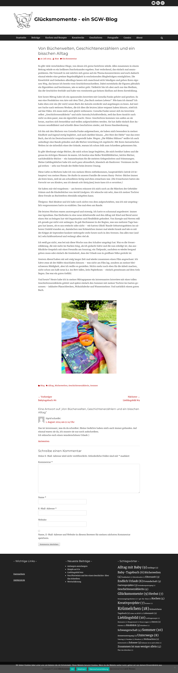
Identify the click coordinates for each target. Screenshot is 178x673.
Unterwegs (148, 635)
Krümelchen (133, 608)
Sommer (94, 385)
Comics (127, 37)
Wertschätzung (74, 581)
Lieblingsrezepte (153, 618)
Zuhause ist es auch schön (151, 643)
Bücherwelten (61, 385)
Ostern (156, 622)
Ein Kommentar (69, 59)
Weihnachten (151, 639)
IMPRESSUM (19, 580)
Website (42, 519)
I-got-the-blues (144, 599)
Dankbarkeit (127, 577)
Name (42, 497)
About (139, 37)
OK (72, 669)
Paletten (122, 625)
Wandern (139, 639)
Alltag (51, 385)
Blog (42, 385)
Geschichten (95, 37)
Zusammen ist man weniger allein (139, 646)
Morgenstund (133, 622)
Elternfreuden (139, 577)
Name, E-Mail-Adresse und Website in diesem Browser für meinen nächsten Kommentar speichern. (84, 536)
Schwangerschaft (130, 630)
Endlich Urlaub (130, 581)
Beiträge (35, 37)
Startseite (21, 37)
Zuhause (135, 642)
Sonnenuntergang (127, 635)
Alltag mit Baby (132, 567)
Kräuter (149, 603)
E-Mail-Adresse (47, 508)
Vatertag (122, 639)
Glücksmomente (133, 594)
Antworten (43, 441)
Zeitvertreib (123, 643)
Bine (57, 59)
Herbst (156, 594)
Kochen (158, 598)
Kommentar (45, 462)
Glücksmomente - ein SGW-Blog (76, 19)
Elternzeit (152, 577)
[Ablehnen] (174, 667)
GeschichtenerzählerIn (79, 385)
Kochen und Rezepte (56, 37)
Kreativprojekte (131, 603)
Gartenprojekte (127, 585)
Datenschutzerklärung (99, 669)
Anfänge (152, 568)
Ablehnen (82, 669)
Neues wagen (145, 622)
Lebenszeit (150, 613)
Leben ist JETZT (136, 613)
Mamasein (122, 622)
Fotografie (113, 37)
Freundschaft (152, 581)
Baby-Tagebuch (131, 572)
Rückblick (133, 625)
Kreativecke (78, 37)
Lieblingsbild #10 (75, 572)
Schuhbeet (145, 625)
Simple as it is (73, 569)
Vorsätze (130, 639)
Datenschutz (19, 574)
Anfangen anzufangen (77, 566)
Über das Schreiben (125, 650)
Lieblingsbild (131, 618)
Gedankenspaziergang (146, 585)
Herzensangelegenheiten (127, 599)
